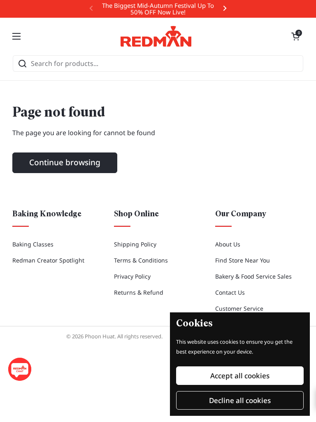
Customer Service (239, 308)
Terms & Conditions (141, 260)
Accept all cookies (240, 375)
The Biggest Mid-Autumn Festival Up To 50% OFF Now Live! (158, 9)
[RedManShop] (156, 36)
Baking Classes (32, 244)
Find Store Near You (242, 260)
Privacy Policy (132, 276)
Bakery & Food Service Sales (253, 276)
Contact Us (230, 292)
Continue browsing (64, 162)
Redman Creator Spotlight (48, 260)
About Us (227, 244)
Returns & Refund (138, 292)
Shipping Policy (135, 244)
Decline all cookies (240, 400)
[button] (295, 36)
